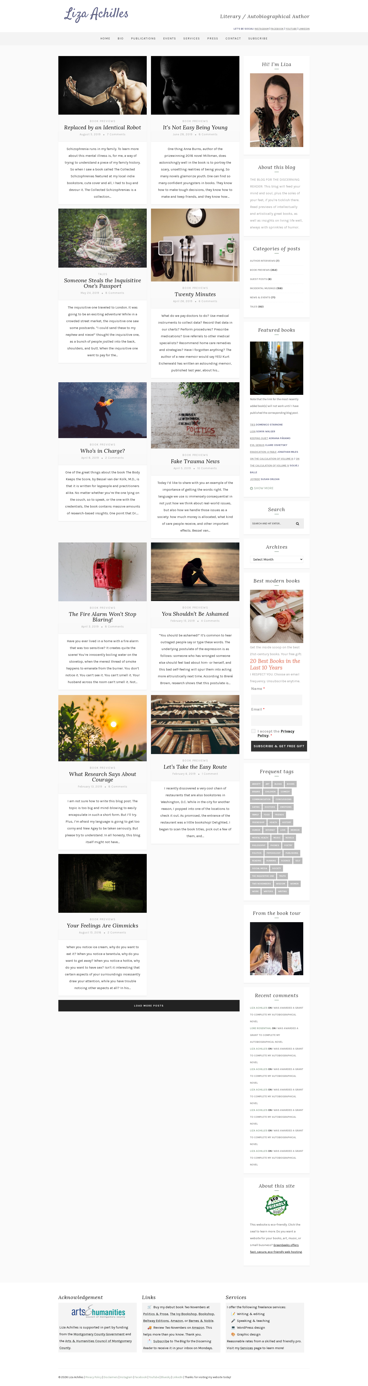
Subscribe (258, 38)
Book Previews (103, 121)
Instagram (126, 1377)
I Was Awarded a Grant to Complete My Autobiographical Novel (276, 1014)
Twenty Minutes (195, 294)
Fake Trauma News (195, 461)
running (271, 861)
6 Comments (208, 301)
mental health (260, 838)
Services (191, 38)
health (273, 822)
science (285, 861)
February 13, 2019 (90, 786)
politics (257, 853)
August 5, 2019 (90, 134)
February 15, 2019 (183, 620)
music (276, 838)
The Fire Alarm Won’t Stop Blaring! (102, 616)
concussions (284, 799)
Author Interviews (262, 260)
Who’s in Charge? (102, 450)
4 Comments (210, 620)
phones (274, 845)
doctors (270, 807)
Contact (233, 38)
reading (256, 861)
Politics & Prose (155, 1314)
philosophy (258, 845)
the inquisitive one (263, 876)
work (255, 891)
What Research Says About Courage (102, 776)
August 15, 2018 (90, 932)
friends (279, 814)
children (270, 791)
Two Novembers (261, 884)
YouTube (154, 1377)
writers (268, 891)
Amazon (177, 1321)
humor (256, 830)
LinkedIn (177, 1377)
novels (290, 838)
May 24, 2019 (90, 292)
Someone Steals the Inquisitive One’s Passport (102, 283)
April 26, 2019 (183, 301)
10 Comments (207, 468)
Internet (270, 830)
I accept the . (275, 733)
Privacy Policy (93, 1377)
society (276, 868)
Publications (143, 38)
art (267, 784)
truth (282, 876)
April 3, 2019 (90, 626)
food (267, 814)
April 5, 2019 (182, 468)
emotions (286, 807)
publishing (292, 853)
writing (282, 891)
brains (256, 791)
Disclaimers (111, 1377)
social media (259, 868)
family (255, 814)
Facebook (141, 1377)
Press (212, 38)
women (294, 884)
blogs (278, 784)
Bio (121, 38)
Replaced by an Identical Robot (102, 127)
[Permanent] (102, 115)
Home (105, 38)
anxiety (256, 784)
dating (256, 807)
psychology (273, 853)
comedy (285, 791)
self (297, 861)
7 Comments (116, 134)
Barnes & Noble (201, 1321)
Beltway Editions (156, 1321)
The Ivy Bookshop (183, 1314)
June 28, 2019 (183, 134)
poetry (288, 845)
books (291, 784)
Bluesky (166, 1377)
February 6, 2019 (184, 773)
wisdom (280, 884)
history (286, 822)
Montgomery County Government (99, 1334)
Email (257, 709)
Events (169, 38)
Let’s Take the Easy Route (195, 766)
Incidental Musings (263, 288)
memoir (295, 830)
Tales (103, 274)
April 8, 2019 (90, 457)
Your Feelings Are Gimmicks (102, 925)
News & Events (260, 297)
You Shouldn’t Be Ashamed (195, 613)
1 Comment (210, 773)
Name (258, 688)
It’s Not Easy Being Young (195, 127)
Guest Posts (258, 279)
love (283, 830)
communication (261, 799)
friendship (258, 822)
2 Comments (114, 457)
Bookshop (206, 1314)
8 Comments (208, 134)
